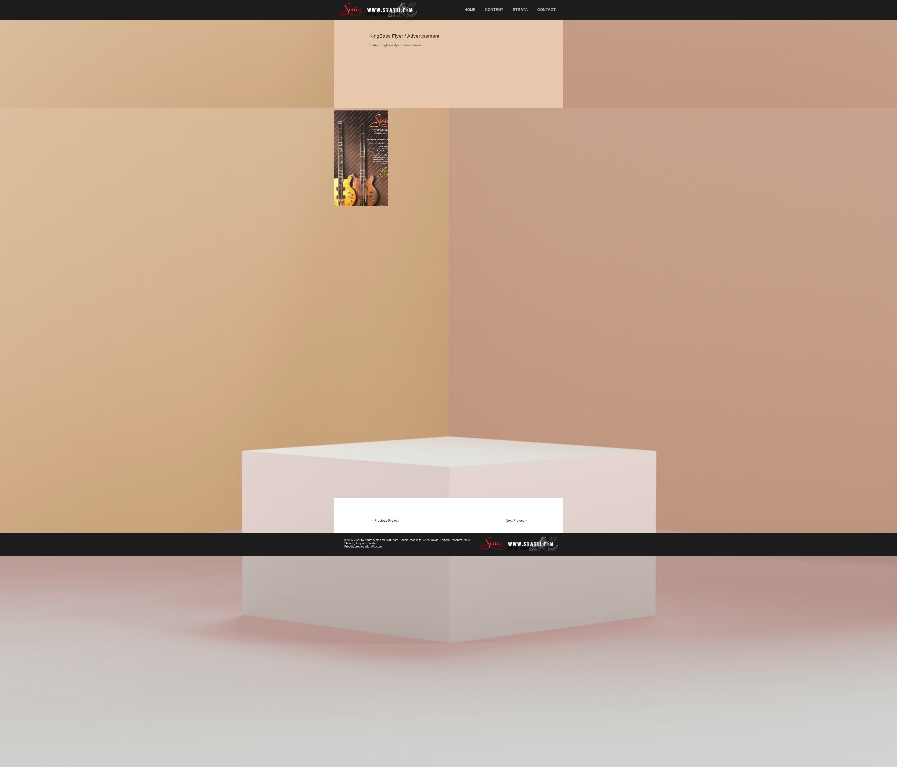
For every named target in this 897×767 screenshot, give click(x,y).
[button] (361, 158)
